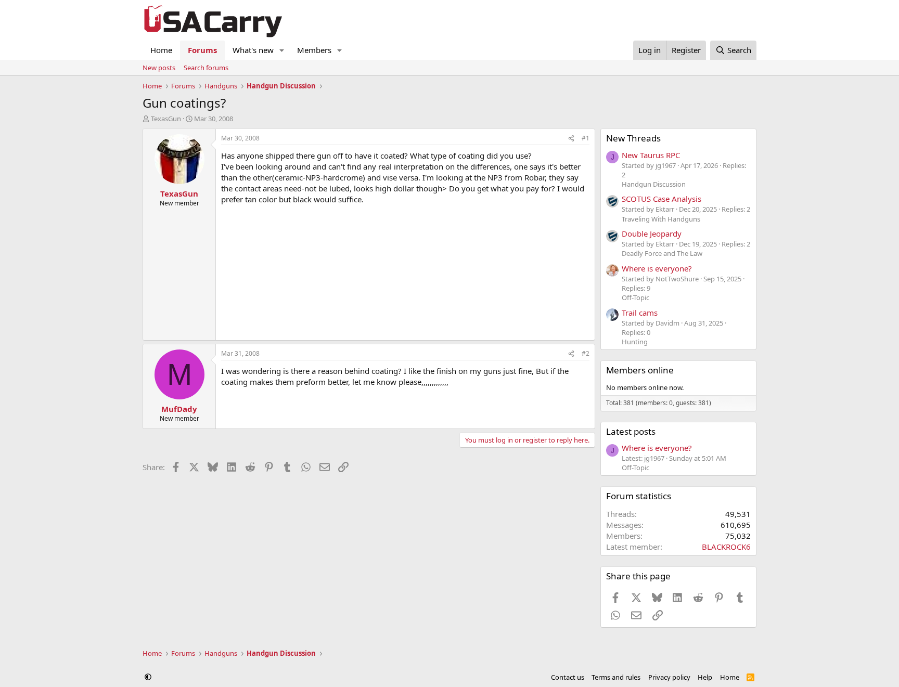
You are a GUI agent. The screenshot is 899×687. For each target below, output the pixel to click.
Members (314, 50)
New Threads (633, 138)
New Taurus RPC (651, 155)
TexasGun (166, 118)
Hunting (635, 341)
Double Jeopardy (652, 233)
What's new (253, 50)
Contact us (567, 677)
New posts (159, 67)
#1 (585, 138)
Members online (640, 370)
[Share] (571, 139)
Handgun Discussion (654, 184)
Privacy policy (669, 677)
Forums (202, 50)
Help (705, 677)
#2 (585, 353)
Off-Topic (635, 297)
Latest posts (631, 431)
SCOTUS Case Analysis (661, 198)
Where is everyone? (657, 268)
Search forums (206, 67)
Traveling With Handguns (661, 219)
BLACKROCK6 (726, 546)
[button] (282, 50)
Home (161, 50)
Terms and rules (616, 677)
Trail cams (640, 312)
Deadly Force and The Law (662, 253)
